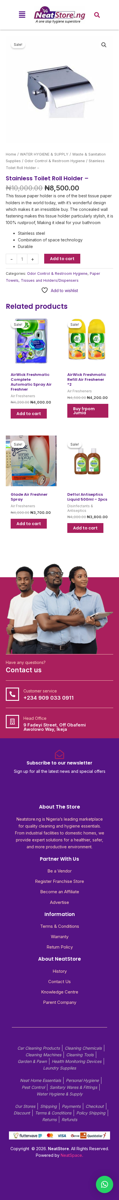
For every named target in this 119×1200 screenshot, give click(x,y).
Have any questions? (26, 662)
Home (11, 154)
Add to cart (62, 259)
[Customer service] (12, 694)
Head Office (35, 718)
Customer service (40, 690)
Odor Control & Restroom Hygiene (55, 161)
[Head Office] (12, 721)
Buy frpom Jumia (84, 411)
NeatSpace (71, 1155)
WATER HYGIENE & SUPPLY (44, 154)
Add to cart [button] (28, 414)
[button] (22, 15)
